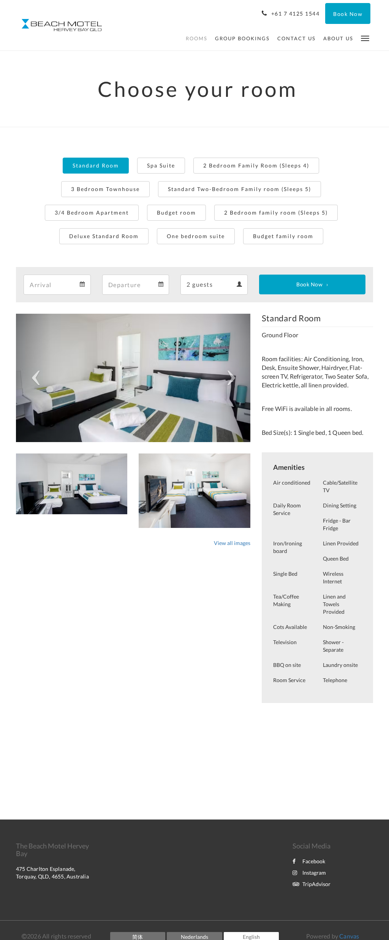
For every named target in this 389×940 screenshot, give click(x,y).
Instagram (314, 872)
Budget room (176, 212)
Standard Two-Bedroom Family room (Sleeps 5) (239, 189)
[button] (365, 37)
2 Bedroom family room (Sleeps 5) (276, 212)
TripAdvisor (316, 884)
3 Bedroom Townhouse (105, 189)
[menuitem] (196, 38)
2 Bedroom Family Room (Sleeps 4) (256, 165)
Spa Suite (161, 165)
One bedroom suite (196, 236)
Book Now (309, 284)
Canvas (349, 936)
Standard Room (96, 165)
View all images (232, 543)
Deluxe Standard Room (104, 236)
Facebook (313, 861)
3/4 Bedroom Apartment (92, 212)
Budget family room (283, 236)
